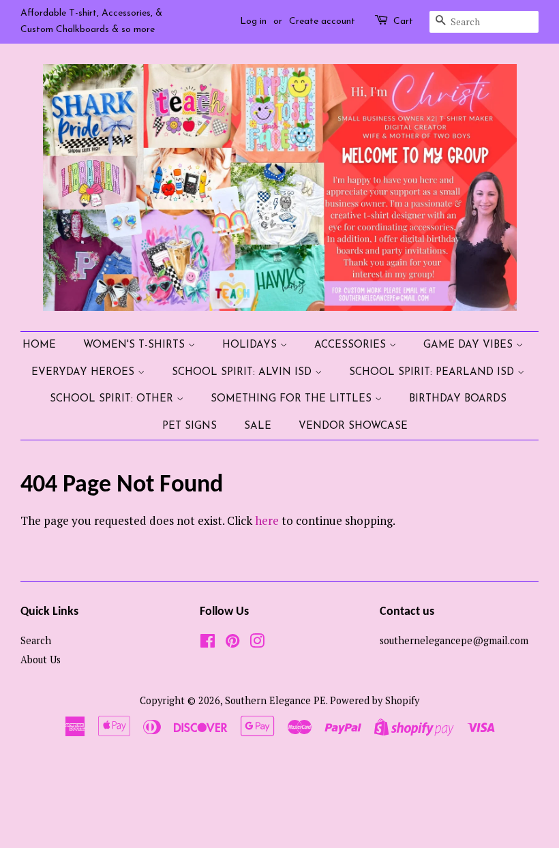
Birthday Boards (458, 399)
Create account (322, 21)
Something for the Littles (293, 399)
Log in (253, 21)
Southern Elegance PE (275, 700)
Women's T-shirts (135, 345)
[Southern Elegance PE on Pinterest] (232, 643)
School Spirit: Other (113, 399)
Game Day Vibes (469, 345)
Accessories (351, 345)
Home (39, 345)
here (267, 520)
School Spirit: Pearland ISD (433, 372)
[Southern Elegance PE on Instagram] (257, 643)
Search (35, 640)
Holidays (251, 345)
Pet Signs (189, 426)
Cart (403, 21)
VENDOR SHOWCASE (353, 426)
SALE (257, 426)
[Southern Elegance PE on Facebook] (207, 643)
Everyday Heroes (84, 372)
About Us (40, 659)
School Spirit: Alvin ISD (243, 372)
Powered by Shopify (374, 700)
